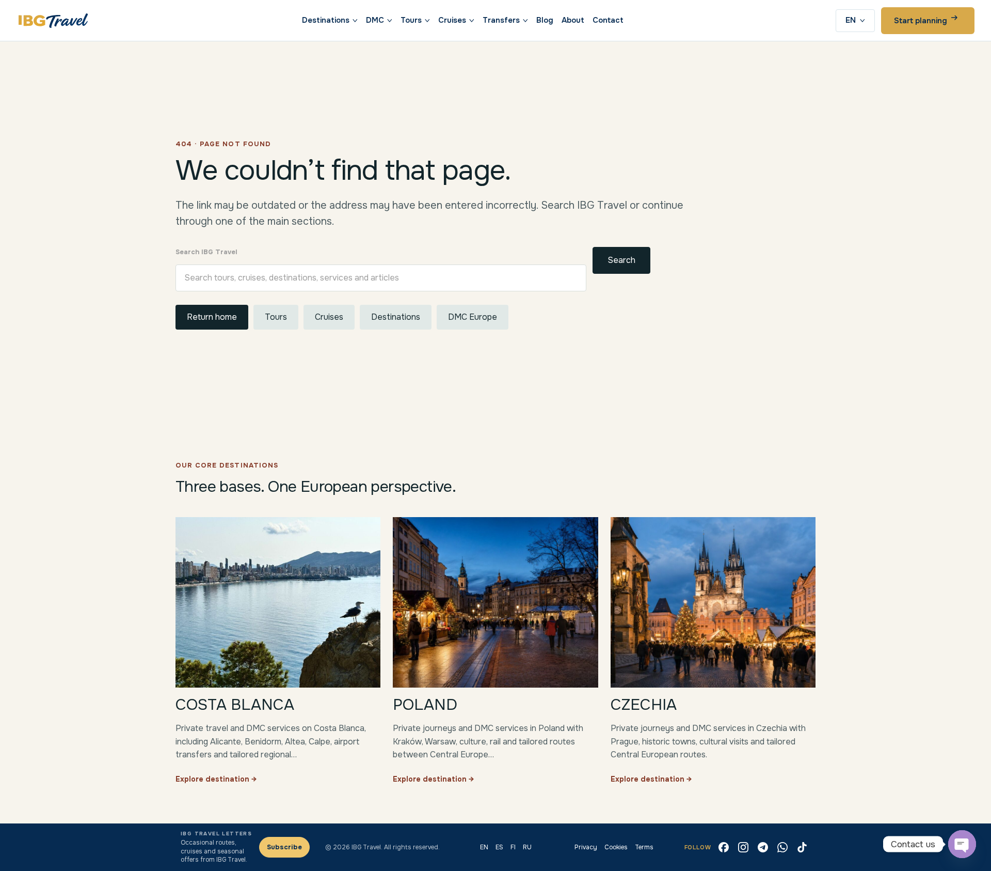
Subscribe (284, 847)
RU (527, 847)
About (573, 20)
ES (499, 847)
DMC (375, 20)
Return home (212, 317)
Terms (644, 847)
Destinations (325, 20)
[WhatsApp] (782, 847)
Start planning (920, 20)
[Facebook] (723, 847)
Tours (411, 20)
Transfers (501, 20)
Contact (608, 20)
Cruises (452, 20)
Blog (544, 20)
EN (850, 20)
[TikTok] (802, 847)
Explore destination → (216, 779)
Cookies (616, 847)
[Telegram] (763, 847)
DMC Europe (472, 317)
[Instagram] (743, 847)
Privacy (585, 847)
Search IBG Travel (206, 251)
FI (513, 847)
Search (621, 260)
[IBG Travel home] (53, 20)
